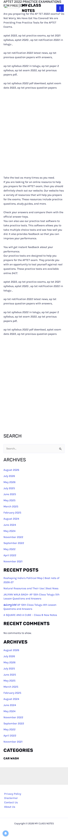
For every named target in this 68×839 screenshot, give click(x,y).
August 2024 (11, 518)
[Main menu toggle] (60, 8)
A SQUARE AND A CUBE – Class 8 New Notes (30, 615)
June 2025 (9, 494)
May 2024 (9, 531)
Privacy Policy (12, 793)
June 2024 (9, 524)
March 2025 (10, 506)
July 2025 (9, 488)
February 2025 (12, 512)
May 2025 (9, 500)
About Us (9, 806)
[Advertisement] (34, 133)
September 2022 (13, 543)
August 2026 (11, 469)
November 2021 (12, 561)
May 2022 (9, 549)
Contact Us (11, 802)
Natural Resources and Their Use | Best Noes (30, 588)
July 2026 (9, 476)
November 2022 (13, 537)
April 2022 (9, 555)
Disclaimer (11, 798)
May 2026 (9, 482)
